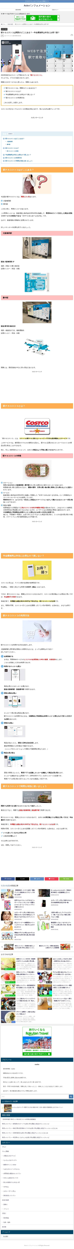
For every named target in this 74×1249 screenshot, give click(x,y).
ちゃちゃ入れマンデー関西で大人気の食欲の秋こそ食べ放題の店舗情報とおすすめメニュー (37, 1107)
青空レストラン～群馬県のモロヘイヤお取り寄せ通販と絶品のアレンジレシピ (25, 1123)
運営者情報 (18, 9)
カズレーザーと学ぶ (9, 1191)
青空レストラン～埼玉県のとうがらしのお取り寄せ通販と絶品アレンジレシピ (25, 1137)
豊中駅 (8, 144)
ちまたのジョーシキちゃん (11, 1169)
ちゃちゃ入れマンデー (10, 1160)
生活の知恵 (4, 29)
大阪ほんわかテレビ (9, 1155)
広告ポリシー (55, 9)
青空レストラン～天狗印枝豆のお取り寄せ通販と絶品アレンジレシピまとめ (25, 1133)
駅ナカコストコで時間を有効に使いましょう (17, 161)
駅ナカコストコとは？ (11, 148)
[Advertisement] (37, 123)
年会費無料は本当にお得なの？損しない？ (17, 154)
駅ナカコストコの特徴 (12, 151)
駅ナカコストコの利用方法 (12, 157)
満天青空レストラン (9, 1195)
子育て (4, 1213)
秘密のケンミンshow (9, 1164)
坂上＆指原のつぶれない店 (11, 1182)
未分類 (4, 1227)
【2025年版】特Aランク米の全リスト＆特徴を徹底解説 (19, 1119)
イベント (6, 1209)
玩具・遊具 (6, 1222)
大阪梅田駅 (10, 141)
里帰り (5, 1204)
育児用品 (6, 1218)
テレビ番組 (5, 1151)
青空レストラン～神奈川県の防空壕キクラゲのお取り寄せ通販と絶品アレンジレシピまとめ (29, 1128)
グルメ (4, 1146)
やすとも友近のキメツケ (10, 1178)
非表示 (10, 133)
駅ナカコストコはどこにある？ (13, 138)
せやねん (6, 1186)
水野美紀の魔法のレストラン (12, 1173)
